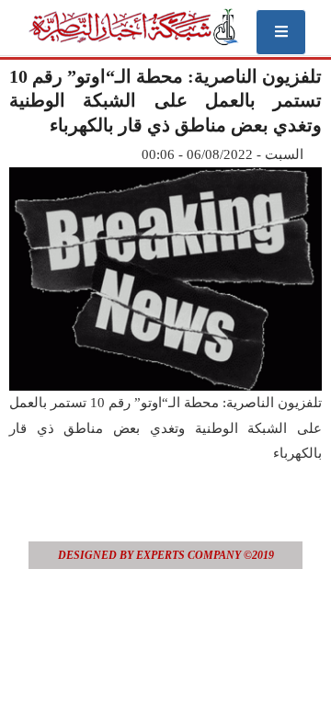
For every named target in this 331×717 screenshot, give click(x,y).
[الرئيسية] (133, 26)
